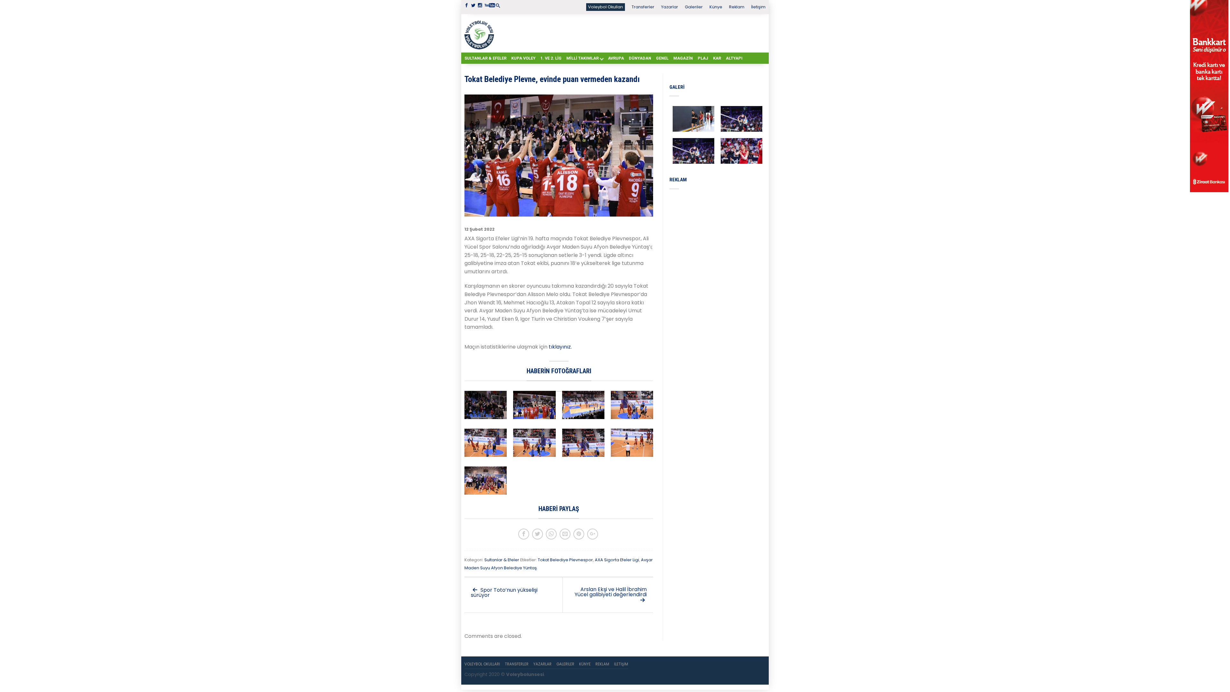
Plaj (703, 58)
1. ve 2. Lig (551, 58)
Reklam (736, 7)
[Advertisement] (631, 33)
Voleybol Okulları (605, 7)
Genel (662, 58)
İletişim (758, 7)
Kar (717, 58)
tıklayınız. (560, 346)
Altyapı (734, 58)
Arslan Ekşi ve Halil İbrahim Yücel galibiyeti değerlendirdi (611, 592)
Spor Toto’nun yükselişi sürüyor (504, 592)
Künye (715, 7)
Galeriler (694, 7)
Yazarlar (669, 7)
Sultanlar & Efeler (485, 58)
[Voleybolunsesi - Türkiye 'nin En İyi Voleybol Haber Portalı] (480, 33)
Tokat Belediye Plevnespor (565, 560)
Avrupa (616, 58)
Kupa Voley (523, 58)
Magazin (683, 58)
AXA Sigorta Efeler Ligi (617, 560)
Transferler (643, 7)
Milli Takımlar (582, 58)
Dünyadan (640, 58)
